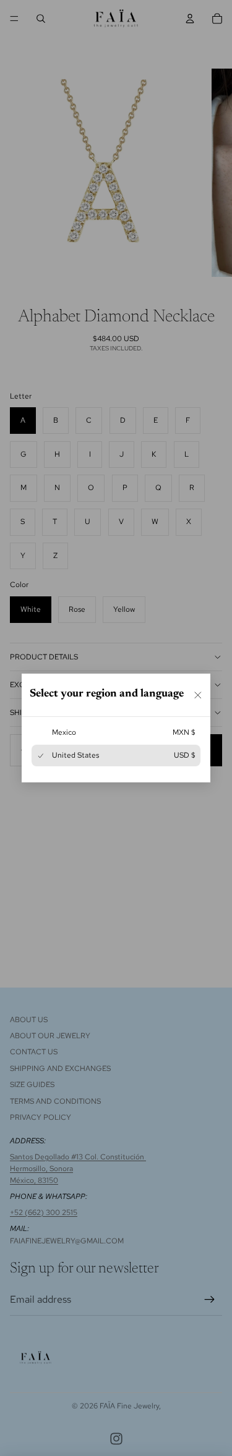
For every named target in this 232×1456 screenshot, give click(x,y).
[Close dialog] (198, 694)
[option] (116, 732)
